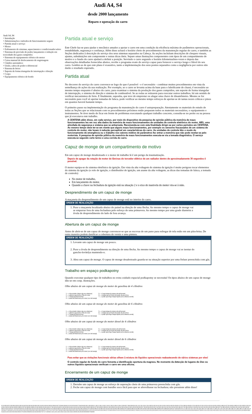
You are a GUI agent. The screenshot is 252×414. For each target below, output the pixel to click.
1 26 (231, 409)
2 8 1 (61, 410)
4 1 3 (145, 410)
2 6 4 (42, 410)
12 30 (232, 407)
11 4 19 (187, 405)
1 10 (186, 409)
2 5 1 (21, 410)
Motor (8, 46)
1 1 (183, 409)
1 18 (207, 409)
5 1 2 (206, 410)
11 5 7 (142, 407)
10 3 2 (109, 405)
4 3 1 (170, 410)
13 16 (47, 409)
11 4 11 (153, 405)
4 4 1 (179, 410)
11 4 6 (46, 407)
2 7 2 (49, 410)
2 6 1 (33, 410)
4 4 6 (195, 410)
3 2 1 (116, 410)
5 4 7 (21, 412)
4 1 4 (148, 410)
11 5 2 (107, 407)
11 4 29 (234, 405)
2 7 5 (58, 410)
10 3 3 (112, 405)
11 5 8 (145, 407)
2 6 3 (39, 410)
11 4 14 (166, 405)
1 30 (244, 409)
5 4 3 (8, 412)
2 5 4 (30, 410)
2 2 (14, 410)
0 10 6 (53, 405)
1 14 (196, 409)
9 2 (79, 412)
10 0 (84, 405)
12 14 (171, 407)
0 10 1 (8, 405)
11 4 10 (149, 405)
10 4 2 (120, 405)
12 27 (219, 407)
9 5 (85, 412)
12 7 (12, 409)
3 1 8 (109, 410)
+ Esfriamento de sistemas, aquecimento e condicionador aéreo (32, 49)
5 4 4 (11, 412)
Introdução (10, 38)
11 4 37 (22, 407)
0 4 (72, 405)
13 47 (161, 409)
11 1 (137, 405)
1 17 (205, 409)
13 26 (84, 409)
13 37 (124, 409)
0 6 (76, 405)
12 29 (225, 407)
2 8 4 (70, 410)
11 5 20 (111, 407)
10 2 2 (97, 405)
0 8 (80, 405)
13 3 (97, 409)
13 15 (43, 409)
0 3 (69, 405)
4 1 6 (155, 410)
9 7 (89, 412)
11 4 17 (179, 405)
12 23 (205, 407)
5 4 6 (17, 412)
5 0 (201, 410)
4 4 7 (198, 410)
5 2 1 (218, 410)
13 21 (66, 409)
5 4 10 (243, 410)
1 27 (234, 409)
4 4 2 (182, 410)
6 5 (40, 412)
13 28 (90, 409)
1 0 (181, 409)
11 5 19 (103, 407)
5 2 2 (221, 410)
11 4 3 (237, 405)
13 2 (60, 409)
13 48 (164, 409)
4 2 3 (164, 410)
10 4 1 (116, 405)
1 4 (250, 409)
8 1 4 (60, 412)
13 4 (134, 409)
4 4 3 (185, 410)
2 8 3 (67, 410)
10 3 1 (105, 405)
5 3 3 (234, 410)
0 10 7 (57, 405)
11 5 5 (134, 407)
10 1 (87, 405)
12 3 (229, 407)
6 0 (30, 412)
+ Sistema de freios (11, 68)
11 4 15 (170, 405)
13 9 (179, 409)
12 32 (239, 407)
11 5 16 (90, 407)
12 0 (152, 407)
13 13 (36, 409)
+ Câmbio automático (13, 63)
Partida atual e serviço (15, 43)
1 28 (237, 409)
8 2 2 (66, 412)
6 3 (36, 412)
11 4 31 (246, 405)
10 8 (129, 405)
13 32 (107, 409)
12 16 (178, 407)
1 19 (210, 409)
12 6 (10, 409)
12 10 (158, 407)
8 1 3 (57, 412)
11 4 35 (14, 407)
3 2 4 (125, 410)
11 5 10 (65, 407)
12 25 (212, 407)
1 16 (202, 409)
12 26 (215, 407)
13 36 (121, 409)
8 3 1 (72, 412)
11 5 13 (77, 407)
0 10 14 (30, 405)
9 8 (91, 412)
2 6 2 (36, 410)
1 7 (6, 410)
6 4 (38, 412)
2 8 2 (64, 410)
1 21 (218, 409)
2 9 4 (83, 410)
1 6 (4, 410)
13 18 (53, 409)
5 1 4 (212, 410)
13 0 (21, 409)
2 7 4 (55, 410)
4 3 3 (176, 410)
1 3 (242, 409)
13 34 (114, 409)
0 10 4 (45, 405)
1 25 (229, 409)
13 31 (103, 409)
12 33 (242, 407)
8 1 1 (50, 412)
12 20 (195, 407)
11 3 (142, 405)
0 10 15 (34, 405)
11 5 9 (149, 407)
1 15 (199, 409)
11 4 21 (200, 405)
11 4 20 (195, 405)
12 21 (198, 407)
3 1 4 (97, 410)
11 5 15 (86, 407)
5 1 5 (215, 410)
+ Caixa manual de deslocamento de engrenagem (25, 60)
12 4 (4, 409)
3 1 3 (94, 410)
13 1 (23, 409)
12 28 (222, 407)
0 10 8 (61, 405)
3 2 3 (122, 410)
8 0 (48, 412)
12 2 (192, 407)
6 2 (34, 412)
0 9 (82, 405)
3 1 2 (91, 410)
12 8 (15, 409)
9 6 (87, 412)
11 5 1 (60, 407)
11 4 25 (217, 405)
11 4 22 (204, 405)
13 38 (127, 409)
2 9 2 (76, 410)
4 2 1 (158, 410)
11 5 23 (124, 407)
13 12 (33, 409)
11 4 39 (31, 407)
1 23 (223, 409)
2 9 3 (80, 410)
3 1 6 (103, 410)
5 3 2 (231, 410)
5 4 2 (5, 412)
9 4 (83, 412)
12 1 (155, 407)
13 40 (137, 409)
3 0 (85, 410)
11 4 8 (53, 407)
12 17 (182, 407)
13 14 (40, 409)
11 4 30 (242, 405)
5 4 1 (240, 410)
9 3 (81, 412)
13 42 (144, 409)
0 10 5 (49, 405)
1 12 (191, 409)
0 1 (2, 405)
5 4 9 (27, 412)
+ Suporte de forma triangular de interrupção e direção (28, 71)
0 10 (4, 405)
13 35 (117, 409)
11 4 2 (191, 405)
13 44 (151, 409)
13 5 (168, 409)
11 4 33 (5, 407)
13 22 (70, 409)
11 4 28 (230, 405)
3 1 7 (106, 410)
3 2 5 (128, 410)
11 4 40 (39, 407)
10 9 (131, 405)
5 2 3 (225, 410)
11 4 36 (18, 407)
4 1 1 (139, 410)
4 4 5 (192, 410)
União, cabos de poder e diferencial (21, 65)
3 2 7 (134, 410)
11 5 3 (127, 407)
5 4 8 (24, 412)
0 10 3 (42, 405)
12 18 (185, 407)
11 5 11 (69, 407)
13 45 (154, 409)
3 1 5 (100, 410)
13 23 (73, 409)
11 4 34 (9, 407)
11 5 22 (119, 407)
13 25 (80, 409)
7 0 (42, 412)
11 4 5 (42, 407)
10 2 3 (101, 405)
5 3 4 (237, 410)
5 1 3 (209, 410)
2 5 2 (24, 410)
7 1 (44, 412)
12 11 (161, 407)
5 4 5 (14, 412)
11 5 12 (73, 407)
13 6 (171, 409)
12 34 (245, 407)
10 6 (123, 405)
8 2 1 (63, 412)
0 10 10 (12, 405)
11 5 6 (138, 407)
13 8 (176, 409)
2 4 (19, 410)
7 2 (46, 412)
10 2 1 (93, 405)
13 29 (94, 409)
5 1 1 (203, 410)
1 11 (188, 409)
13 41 (140, 409)
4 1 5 (152, 410)
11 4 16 (175, 405)
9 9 (93, 412)
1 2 (213, 409)
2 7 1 (46, 410)
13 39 (131, 409)
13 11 (29, 409)
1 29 (240, 409)
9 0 (75, 412)
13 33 (110, 409)
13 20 (63, 409)
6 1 (32, 412)
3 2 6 (131, 410)
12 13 (168, 407)
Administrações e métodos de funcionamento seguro (29, 41)
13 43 (147, 409)
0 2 (67, 405)
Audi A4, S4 (8, 35)
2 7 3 (52, 410)
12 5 (7, 409)
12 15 (175, 407)
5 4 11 (247, 410)
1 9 (10, 410)
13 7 (173, 409)
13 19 (57, 409)
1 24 (226, 409)
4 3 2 (173, 410)
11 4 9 (57, 407)
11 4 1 (145, 405)
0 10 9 (64, 405)
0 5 (74, 405)
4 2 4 (167, 410)
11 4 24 (212, 405)
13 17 (50, 409)
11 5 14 (81, 407)
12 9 (18, 409)
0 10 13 (25, 405)
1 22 (220, 409)
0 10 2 (38, 405)
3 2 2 (119, 410)
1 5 (2, 410)
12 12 (164, 407)
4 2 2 (161, 410)
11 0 (134, 405)
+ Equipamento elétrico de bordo (18, 76)
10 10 (90, 405)
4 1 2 (142, 410)
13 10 (26, 409)
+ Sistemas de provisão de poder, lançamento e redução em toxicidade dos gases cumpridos (30, 53)
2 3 (16, 410)
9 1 (77, 412)
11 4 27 (225, 405)
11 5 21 (115, 407)
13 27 (87, 409)
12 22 (201, 407)
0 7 (78, 405)
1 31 (247, 409)
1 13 (194, 409)
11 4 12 (157, 405)
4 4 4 (189, 410)
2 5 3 (27, 410)
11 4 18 (183, 405)
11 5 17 (94, 407)
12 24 (208, 407)
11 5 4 (131, 407)
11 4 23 (208, 405)
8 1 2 (53, 412)
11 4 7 (49, 407)
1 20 (215, 409)
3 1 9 (112, 410)
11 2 (139, 405)
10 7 (126, 405)
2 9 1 (73, 410)
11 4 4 (34, 407)
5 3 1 (228, 410)
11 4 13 (162, 405)
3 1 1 (88, 410)
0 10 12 (21, 405)
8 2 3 (69, 412)
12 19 (188, 407)
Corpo (8, 74)
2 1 (12, 410)
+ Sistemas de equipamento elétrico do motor (24, 57)
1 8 (8, 410)
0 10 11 (16, 405)
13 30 (100, 409)
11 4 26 (221, 405)
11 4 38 (26, 407)
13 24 (77, 409)
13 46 (158, 409)
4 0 (137, 410)
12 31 (235, 407)
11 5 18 (99, 407)
